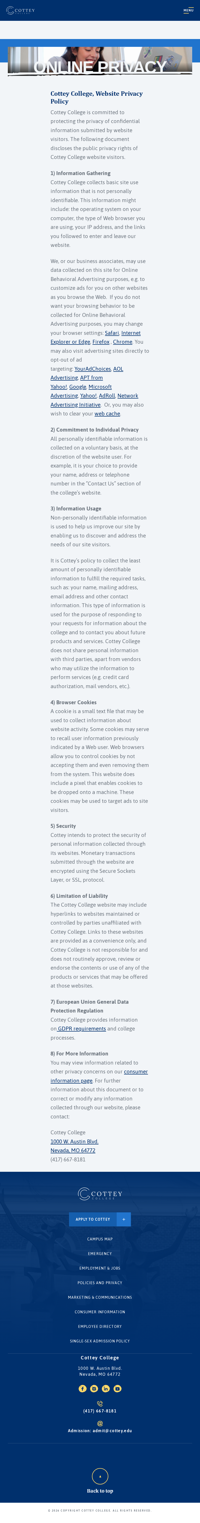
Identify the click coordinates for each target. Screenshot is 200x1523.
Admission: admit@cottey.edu (100, 1430)
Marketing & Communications (100, 1297)
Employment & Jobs (99, 1268)
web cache (107, 414)
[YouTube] (118, 1390)
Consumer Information (100, 1312)
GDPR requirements (81, 1029)
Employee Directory (100, 1326)
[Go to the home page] (20, 10)
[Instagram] (94, 1390)
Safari (112, 333)
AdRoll (107, 396)
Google (77, 387)
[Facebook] (83, 1390)
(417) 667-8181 (100, 1411)
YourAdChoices (92, 369)
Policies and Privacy (100, 1283)
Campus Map (100, 1239)
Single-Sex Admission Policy (100, 1341)
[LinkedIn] (106, 1390)
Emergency (100, 1254)
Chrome (122, 342)
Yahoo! (88, 396)
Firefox (100, 342)
